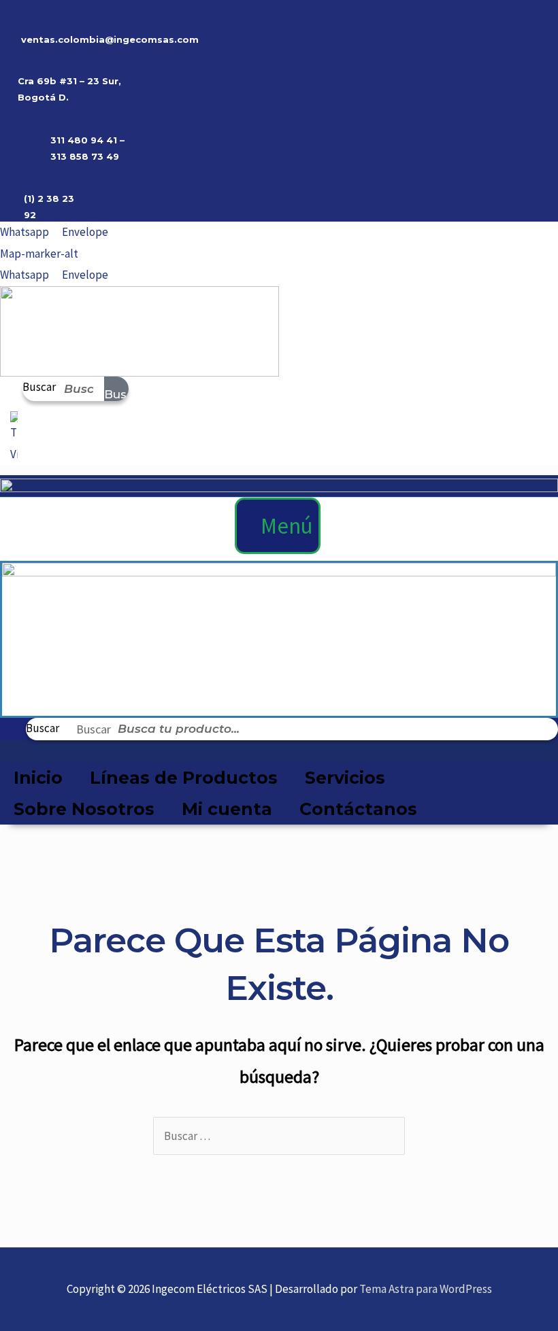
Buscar (39, 386)
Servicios (345, 777)
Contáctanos (358, 809)
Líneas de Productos (184, 777)
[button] (278, 526)
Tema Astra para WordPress (425, 1288)
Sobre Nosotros (84, 809)
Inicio (38, 777)
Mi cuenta (227, 809)
